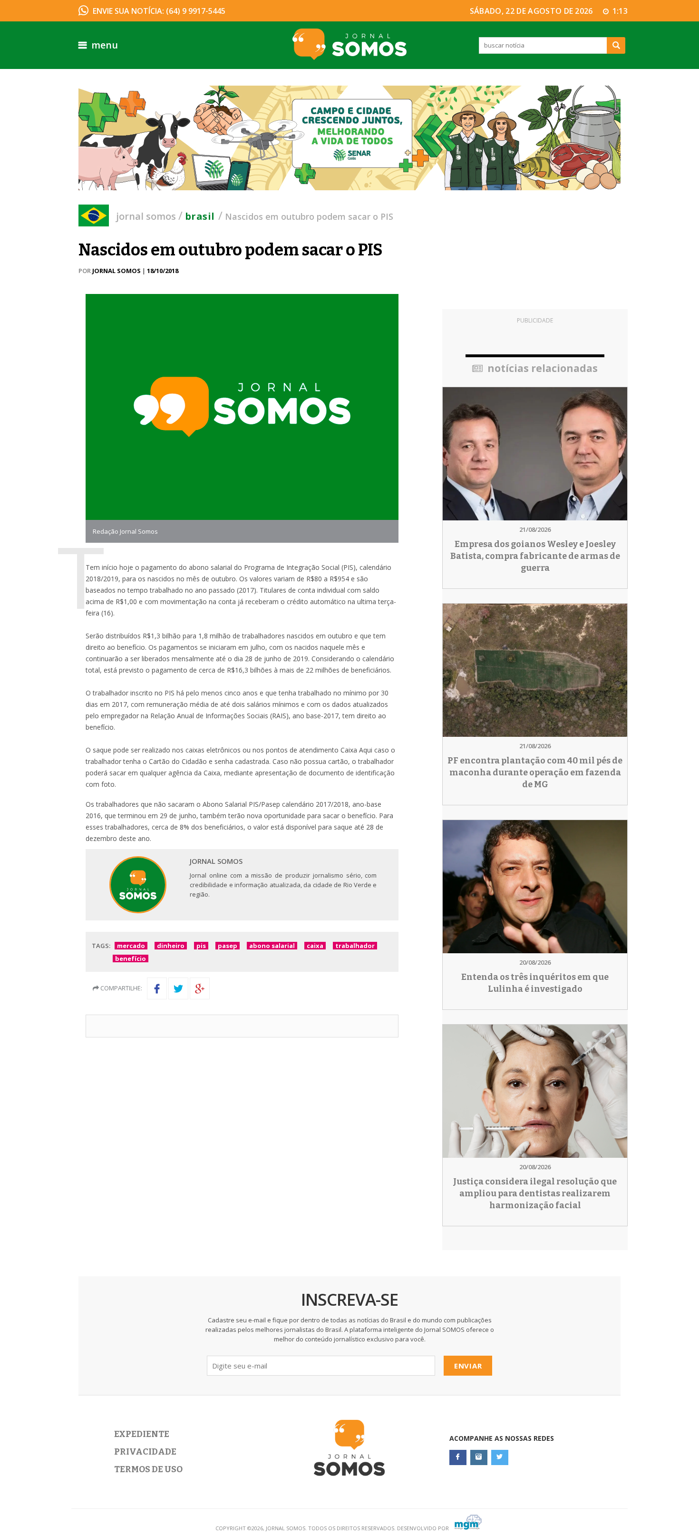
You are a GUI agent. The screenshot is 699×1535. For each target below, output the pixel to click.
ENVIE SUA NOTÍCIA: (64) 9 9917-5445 (159, 11)
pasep (227, 945)
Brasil (199, 216)
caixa (315, 945)
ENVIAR (468, 1365)
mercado (131, 945)
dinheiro (170, 945)
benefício (130, 958)
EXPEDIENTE (141, 1434)
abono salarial (272, 945)
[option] (349, 138)
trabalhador (355, 945)
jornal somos (146, 216)
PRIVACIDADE (145, 1452)
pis (201, 945)
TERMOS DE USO (148, 1469)
